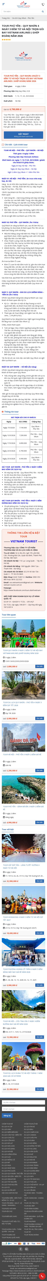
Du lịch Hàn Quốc (31, 1151)
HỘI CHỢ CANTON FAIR (10, 1193)
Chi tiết (40, 666)
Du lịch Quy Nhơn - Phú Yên (23, 18)
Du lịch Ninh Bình (31, 1168)
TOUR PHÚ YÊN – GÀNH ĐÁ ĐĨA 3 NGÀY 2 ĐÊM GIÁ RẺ (23, 808)
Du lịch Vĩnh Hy (30, 1187)
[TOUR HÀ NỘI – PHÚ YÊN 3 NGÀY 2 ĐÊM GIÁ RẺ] (23, 737)
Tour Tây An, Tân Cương (33, 1229)
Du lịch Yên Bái (29, 1190)
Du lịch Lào (6, 1157)
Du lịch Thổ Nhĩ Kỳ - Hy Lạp (34, 1185)
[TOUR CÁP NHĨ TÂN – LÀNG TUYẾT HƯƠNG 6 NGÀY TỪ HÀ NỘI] (23, 848)
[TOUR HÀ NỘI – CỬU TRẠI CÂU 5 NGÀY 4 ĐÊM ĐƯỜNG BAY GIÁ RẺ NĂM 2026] (23, 1004)
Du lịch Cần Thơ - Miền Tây (12, 1135)
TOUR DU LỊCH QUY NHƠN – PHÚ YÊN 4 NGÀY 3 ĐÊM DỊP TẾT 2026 (22, 703)
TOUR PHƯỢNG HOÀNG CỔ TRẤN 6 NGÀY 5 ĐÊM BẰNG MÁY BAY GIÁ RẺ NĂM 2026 (22, 970)
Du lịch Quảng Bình (31, 1171)
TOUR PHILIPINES (30, 1221)
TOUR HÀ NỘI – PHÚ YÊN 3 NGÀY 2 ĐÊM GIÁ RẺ (22, 754)
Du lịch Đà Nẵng (30, 1143)
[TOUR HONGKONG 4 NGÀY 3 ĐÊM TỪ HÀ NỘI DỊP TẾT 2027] (23, 900)
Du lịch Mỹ (6, 1163)
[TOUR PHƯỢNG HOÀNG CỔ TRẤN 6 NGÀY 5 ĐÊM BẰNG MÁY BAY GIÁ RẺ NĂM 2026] (23, 952)
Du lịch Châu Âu (8, 1138)
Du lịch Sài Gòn (30, 1174)
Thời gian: (8, 86)
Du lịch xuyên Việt (9, 1190)
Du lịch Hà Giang (8, 1149)
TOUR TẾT (27, 1232)
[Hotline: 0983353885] (42, 1276)
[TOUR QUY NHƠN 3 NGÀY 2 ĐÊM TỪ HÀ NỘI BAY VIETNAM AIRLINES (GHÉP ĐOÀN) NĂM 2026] (23, 633)
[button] (42, 11)
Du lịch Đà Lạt (7, 1143)
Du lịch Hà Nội (7, 1151)
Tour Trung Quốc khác (11, 1238)
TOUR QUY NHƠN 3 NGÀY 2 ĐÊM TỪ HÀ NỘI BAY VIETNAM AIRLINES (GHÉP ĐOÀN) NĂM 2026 (23, 651)
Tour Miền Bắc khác (9, 1216)
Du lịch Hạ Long (30, 1149)
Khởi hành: (8, 96)
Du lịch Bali (28, 1129)
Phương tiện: (9, 91)
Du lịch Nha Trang (31, 1165)
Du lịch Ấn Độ (29, 1127)
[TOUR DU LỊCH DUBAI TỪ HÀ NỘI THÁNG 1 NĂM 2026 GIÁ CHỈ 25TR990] (23, 1056)
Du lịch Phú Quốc (9, 1171)
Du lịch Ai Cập (7, 1127)
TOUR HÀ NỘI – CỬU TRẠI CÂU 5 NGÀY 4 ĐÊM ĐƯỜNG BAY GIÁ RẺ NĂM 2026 (21, 1022)
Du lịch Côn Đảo (8, 1140)
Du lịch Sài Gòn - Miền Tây (11, 1176)
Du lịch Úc (6, 1187)
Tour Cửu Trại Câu (31, 1203)
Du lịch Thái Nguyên (9, 1185)
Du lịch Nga (6, 1165)
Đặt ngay (23, 135)
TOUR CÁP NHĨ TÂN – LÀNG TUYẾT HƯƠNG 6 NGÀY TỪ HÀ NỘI (21, 866)
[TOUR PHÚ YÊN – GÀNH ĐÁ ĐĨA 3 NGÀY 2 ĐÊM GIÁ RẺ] (23, 789)
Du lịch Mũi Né (29, 1160)
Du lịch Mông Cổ (8, 1160)
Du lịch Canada (30, 1135)
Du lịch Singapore (9, 1179)
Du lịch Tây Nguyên (9, 1182)
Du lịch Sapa (29, 1176)
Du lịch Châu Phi (30, 1138)
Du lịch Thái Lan (30, 1182)
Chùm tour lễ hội (31, 1124)
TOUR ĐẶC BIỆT (29, 1206)
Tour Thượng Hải (8, 1235)
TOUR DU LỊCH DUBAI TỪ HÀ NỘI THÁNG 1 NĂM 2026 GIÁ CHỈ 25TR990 (22, 1074)
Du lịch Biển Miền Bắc (10, 1132)
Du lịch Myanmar (30, 1163)
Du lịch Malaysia (30, 1157)
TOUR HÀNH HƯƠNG (31, 1209)
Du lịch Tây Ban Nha (32, 1179)
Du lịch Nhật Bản (8, 1168)
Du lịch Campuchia (31, 1132)
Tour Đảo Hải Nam (9, 1209)
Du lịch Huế (28, 1154)
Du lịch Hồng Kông (9, 1154)
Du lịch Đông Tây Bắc (32, 1146)
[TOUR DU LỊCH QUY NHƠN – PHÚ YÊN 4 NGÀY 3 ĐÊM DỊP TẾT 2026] (23, 685)
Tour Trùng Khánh (31, 1235)
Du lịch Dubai (29, 1140)
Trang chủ (6, 18)
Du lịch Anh (6, 1129)
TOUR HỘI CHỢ (7, 1211)
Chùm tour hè (7, 1124)
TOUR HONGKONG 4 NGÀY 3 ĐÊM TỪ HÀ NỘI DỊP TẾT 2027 (23, 918)
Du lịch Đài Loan (8, 1146)
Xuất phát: (8, 101)
